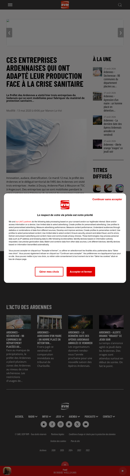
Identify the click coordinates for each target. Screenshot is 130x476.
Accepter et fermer (81, 271)
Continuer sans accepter (107, 199)
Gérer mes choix (49, 271)
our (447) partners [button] (23, 221)
